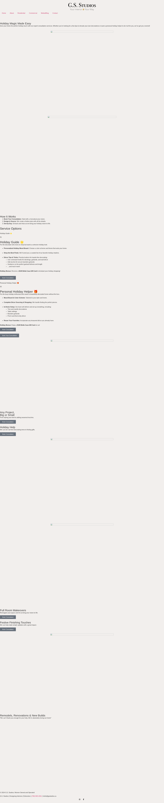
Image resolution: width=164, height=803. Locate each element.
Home (4, 13)
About (12, 13)
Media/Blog (45, 13)
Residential (21, 13)
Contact (55, 13)
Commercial (33, 13)
